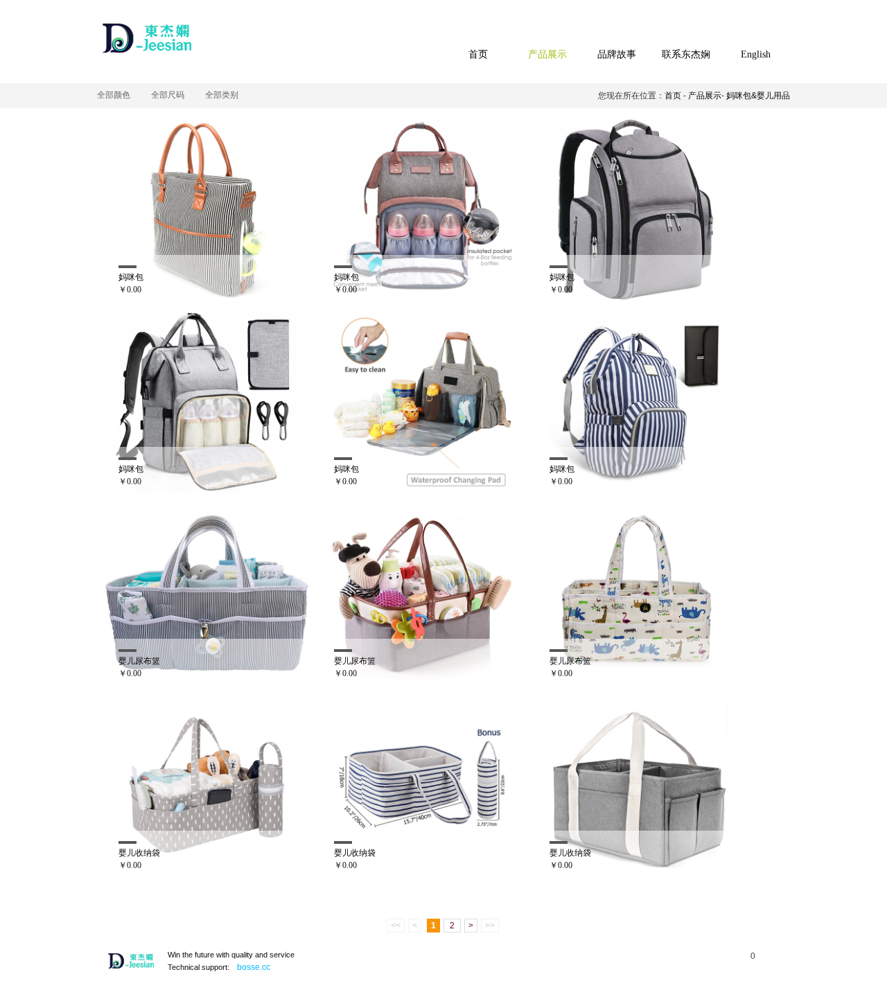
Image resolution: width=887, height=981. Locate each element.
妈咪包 (130, 277)
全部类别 (221, 95)
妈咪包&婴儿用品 (758, 95)
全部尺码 (167, 95)
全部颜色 (113, 95)
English (756, 54)
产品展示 (547, 54)
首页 (478, 54)
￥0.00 (129, 289)
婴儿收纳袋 (139, 853)
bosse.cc (253, 967)
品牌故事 (616, 54)
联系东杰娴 (686, 54)
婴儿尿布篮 (139, 661)
